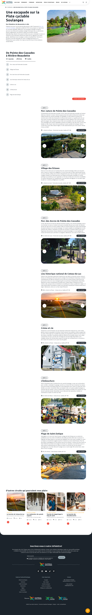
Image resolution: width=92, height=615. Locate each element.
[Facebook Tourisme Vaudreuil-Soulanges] (38, 571)
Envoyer (61, 557)
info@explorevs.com (69, 585)
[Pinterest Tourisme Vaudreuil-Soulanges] (54, 571)
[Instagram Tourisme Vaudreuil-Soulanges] (42, 571)
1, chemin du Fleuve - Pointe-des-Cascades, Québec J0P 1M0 (57, 130)
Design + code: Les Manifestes (59, 604)
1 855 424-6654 (69, 584)
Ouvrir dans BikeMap (79, 98)
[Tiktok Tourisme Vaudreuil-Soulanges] (50, 571)
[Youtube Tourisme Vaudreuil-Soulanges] (46, 571)
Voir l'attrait (81, 130)
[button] (44, 146)
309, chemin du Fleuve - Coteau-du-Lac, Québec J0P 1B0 (56, 343)
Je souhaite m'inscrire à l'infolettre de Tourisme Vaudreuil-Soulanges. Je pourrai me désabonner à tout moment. (40, 559)
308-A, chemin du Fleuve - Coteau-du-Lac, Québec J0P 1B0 (56, 290)
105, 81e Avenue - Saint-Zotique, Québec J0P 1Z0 (54, 451)
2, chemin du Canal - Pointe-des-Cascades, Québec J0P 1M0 (57, 183)
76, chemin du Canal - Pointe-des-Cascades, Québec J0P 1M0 (57, 235)
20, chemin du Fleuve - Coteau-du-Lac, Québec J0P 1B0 (55, 395)
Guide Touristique (23, 592)
